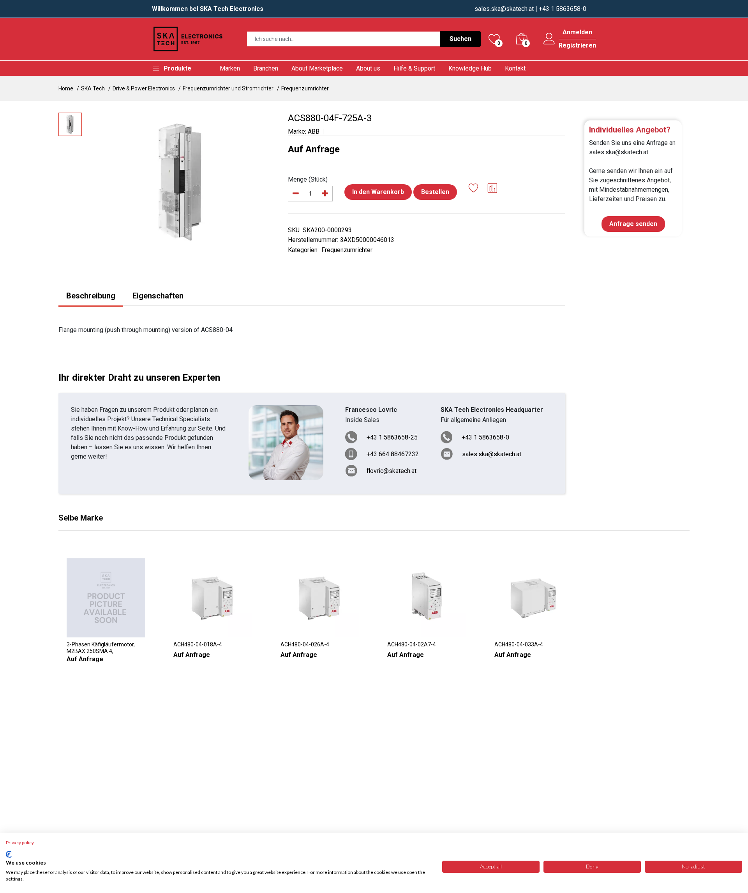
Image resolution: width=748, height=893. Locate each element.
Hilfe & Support (414, 68)
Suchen (460, 38)
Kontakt (515, 68)
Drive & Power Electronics (144, 88)
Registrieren (577, 45)
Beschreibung (90, 295)
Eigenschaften (157, 295)
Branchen (265, 68)
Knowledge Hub (470, 68)
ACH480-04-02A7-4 (411, 644)
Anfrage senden (633, 224)
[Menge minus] (296, 194)
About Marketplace (317, 68)
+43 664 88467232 (393, 454)
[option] (181, 181)
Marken (230, 68)
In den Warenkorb (378, 192)
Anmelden (577, 32)
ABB (313, 131)
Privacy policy (20, 842)
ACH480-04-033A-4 (518, 644)
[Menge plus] (325, 194)
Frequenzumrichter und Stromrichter (228, 88)
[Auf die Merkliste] (473, 189)
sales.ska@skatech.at (504, 8)
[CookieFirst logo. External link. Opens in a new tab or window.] (9, 854)
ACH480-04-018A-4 (197, 644)
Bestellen (435, 192)
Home (65, 88)
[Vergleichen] (492, 189)
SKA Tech (93, 88)
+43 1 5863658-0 (485, 437)
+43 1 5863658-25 (392, 437)
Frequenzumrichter (305, 88)
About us (368, 68)
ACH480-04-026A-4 (304, 644)
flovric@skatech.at (391, 471)
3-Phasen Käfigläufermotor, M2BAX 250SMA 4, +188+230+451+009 (101, 648)
